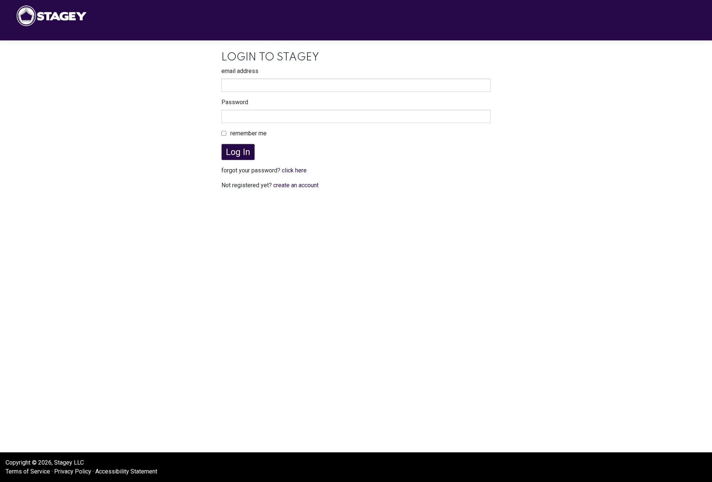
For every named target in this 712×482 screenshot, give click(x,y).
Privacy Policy (72, 471)
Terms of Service (28, 471)
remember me (248, 133)
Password (234, 102)
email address (239, 71)
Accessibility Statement (126, 471)
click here (294, 170)
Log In (238, 152)
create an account (296, 185)
